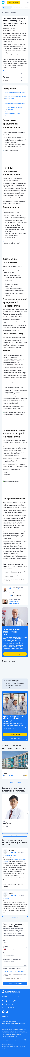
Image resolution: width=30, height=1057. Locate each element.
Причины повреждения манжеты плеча (15, 96)
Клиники (16, 7)
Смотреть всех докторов (15, 835)
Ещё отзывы (15, 917)
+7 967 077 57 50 (9, 1004)
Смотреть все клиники (15, 782)
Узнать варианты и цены (15, 654)
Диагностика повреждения (12, 101)
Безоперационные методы (15, 107)
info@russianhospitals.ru (11, 1001)
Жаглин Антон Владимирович (18, 589)
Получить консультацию (15, 983)
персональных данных (11, 979)
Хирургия (10, 109)
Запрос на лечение (13, 2)
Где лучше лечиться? (10, 116)
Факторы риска (9, 98)
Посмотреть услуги (15, 738)
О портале (26, 7)
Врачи (20, 7)
